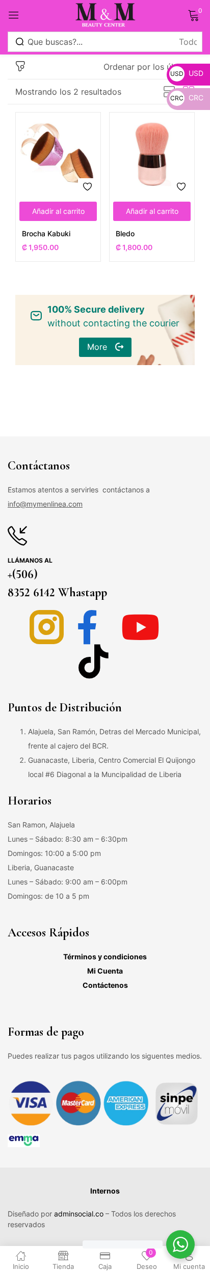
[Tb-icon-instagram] (47, 627)
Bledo (125, 233)
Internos (105, 1190)
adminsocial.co (78, 1213)
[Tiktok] (93, 661)
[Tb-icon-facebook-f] (93, 627)
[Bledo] (152, 154)
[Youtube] (140, 627)
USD (186, 73)
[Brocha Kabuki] (58, 154)
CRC (186, 97)
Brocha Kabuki (46, 233)
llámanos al (30, 560)
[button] (149, 67)
